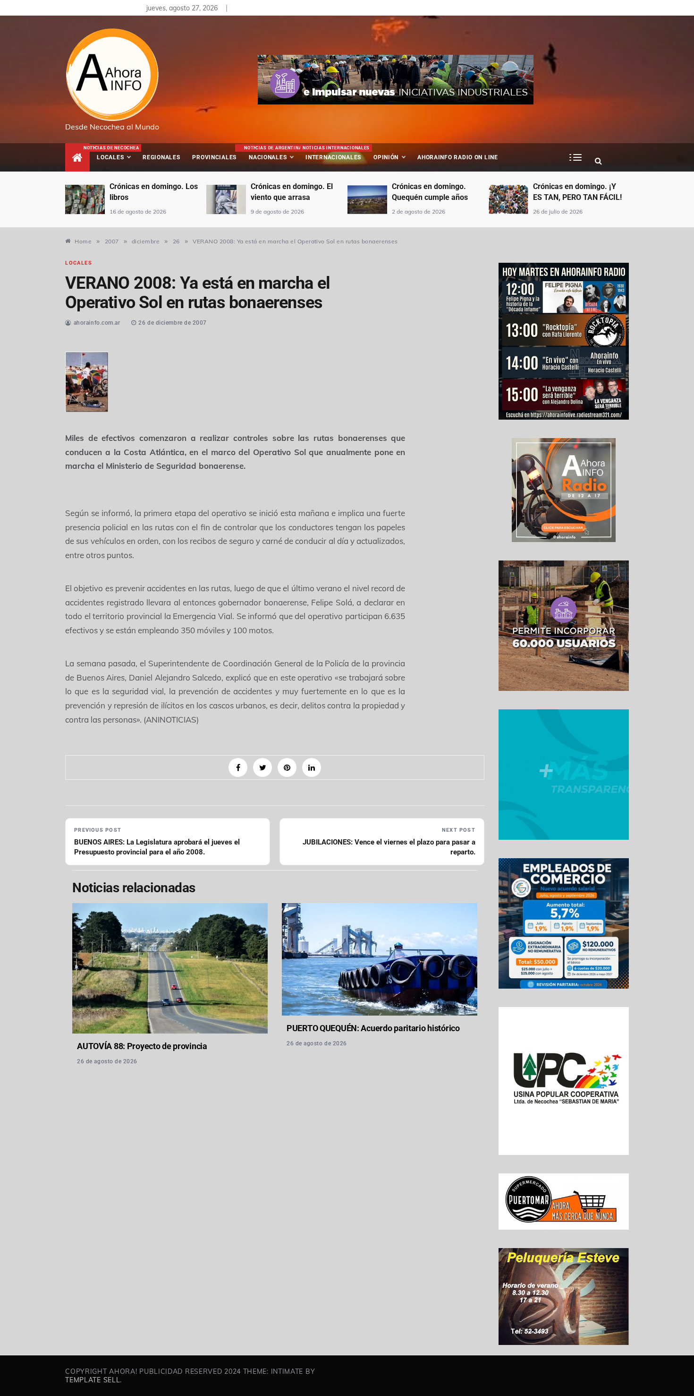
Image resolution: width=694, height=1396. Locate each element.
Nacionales (271, 153)
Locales (116, 153)
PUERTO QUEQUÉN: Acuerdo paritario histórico (373, 1028)
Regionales (161, 157)
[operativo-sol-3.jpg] (86, 381)
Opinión (385, 157)
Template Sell (92, 1380)
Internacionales (335, 153)
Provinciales (214, 157)
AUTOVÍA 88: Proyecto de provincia (142, 1046)
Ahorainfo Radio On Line (457, 157)
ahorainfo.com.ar (97, 322)
